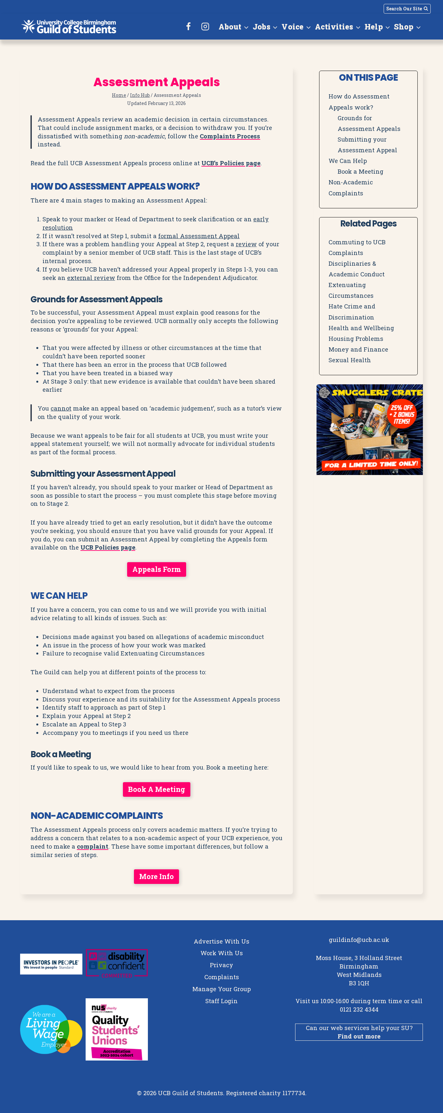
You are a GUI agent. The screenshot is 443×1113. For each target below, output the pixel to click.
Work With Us (221, 953)
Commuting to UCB (357, 242)
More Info (156, 876)
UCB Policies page (107, 547)
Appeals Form (156, 569)
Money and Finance (358, 349)
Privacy (221, 965)
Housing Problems (356, 338)
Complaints (346, 253)
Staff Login (221, 1001)
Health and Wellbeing (361, 328)
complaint (92, 846)
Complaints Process (230, 136)
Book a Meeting (156, 789)
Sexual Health (350, 360)
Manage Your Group (221, 989)
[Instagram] (205, 26)
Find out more (359, 1036)
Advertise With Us (221, 941)
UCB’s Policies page (230, 163)
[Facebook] (188, 26)
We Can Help (348, 161)
